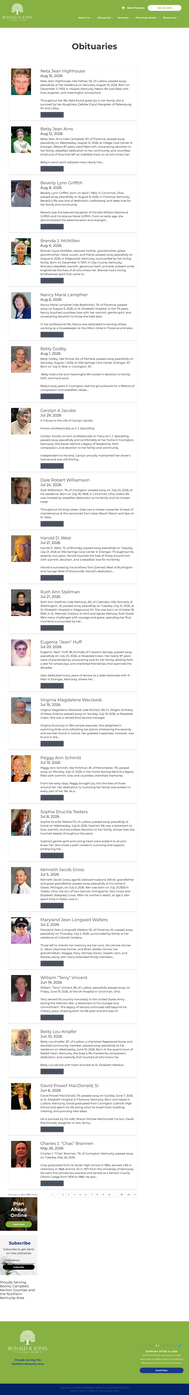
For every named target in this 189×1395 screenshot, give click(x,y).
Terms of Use (95, 1391)
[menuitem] (85, 17)
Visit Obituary (52, 114)
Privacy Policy (78, 1391)
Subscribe (18, 1267)
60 (129, 1194)
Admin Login (112, 1391)
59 (122, 1194)
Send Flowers (136, 7)
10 (109, 1194)
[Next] (135, 1194)
